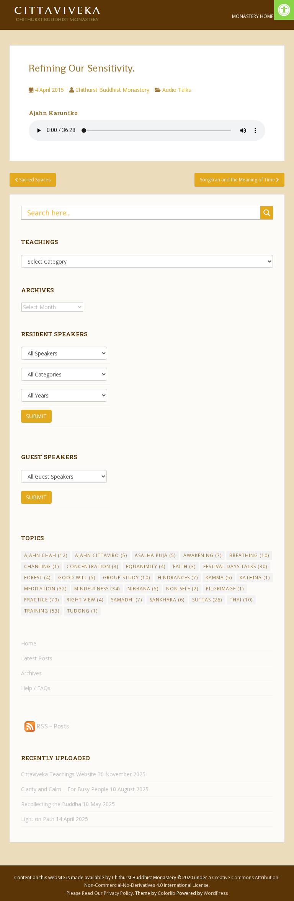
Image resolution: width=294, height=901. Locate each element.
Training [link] (41, 611)
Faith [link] (184, 566)
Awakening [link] (202, 555)
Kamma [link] (219, 577)
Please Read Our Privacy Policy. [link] (101, 893)
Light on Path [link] (37, 819)
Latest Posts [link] (36, 658)
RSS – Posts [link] (52, 726)
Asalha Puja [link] (155, 555)
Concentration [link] (92, 566)
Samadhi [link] (126, 599)
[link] (284, 10)
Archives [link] (31, 673)
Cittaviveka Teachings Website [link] (58, 774)
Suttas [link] (207, 599)
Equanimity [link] (145, 566)
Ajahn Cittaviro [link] (101, 555)
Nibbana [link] (142, 588)
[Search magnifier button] (266, 212)
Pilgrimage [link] (225, 588)
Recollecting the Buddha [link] (51, 804)
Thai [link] (241, 599)
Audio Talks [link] (176, 89)
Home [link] (28, 643)
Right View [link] (85, 599)
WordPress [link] (216, 893)
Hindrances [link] (178, 577)
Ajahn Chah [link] (45, 555)
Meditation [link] (45, 588)
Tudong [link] (82, 611)
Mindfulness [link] (97, 588)
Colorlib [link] (166, 893)
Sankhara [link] (167, 599)
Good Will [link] (76, 577)
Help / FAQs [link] (36, 688)
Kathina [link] (255, 577)
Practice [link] (41, 599)
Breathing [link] (249, 555)
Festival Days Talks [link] (235, 566)
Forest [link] (37, 577)
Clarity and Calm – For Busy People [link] (64, 789)
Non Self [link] (182, 588)
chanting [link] (41, 566)
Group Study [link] (126, 577)
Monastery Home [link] (252, 16)
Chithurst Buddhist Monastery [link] (112, 89)
